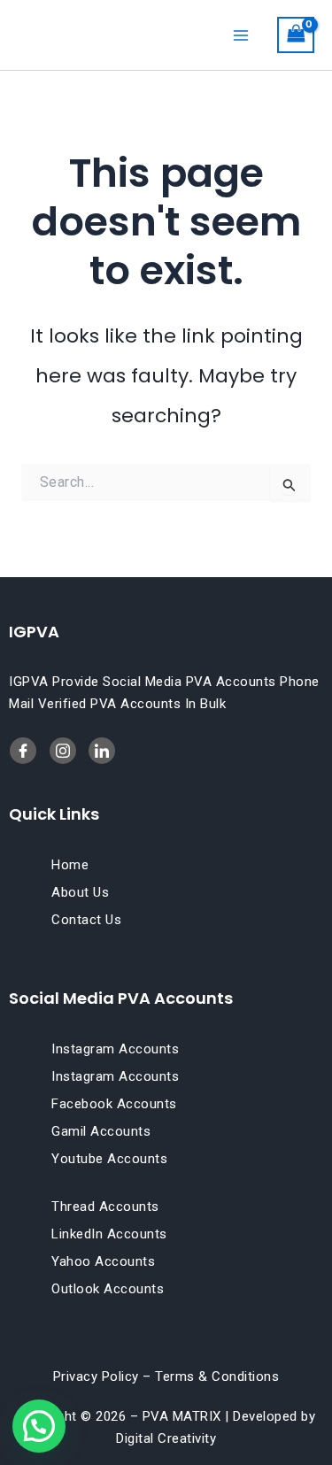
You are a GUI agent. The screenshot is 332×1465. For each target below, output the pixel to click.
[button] (39, 1426)
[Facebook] (23, 750)
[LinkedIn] (63, 750)
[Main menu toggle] (240, 34)
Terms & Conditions (217, 1376)
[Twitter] (102, 750)
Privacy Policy (96, 1376)
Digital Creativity (166, 1438)
